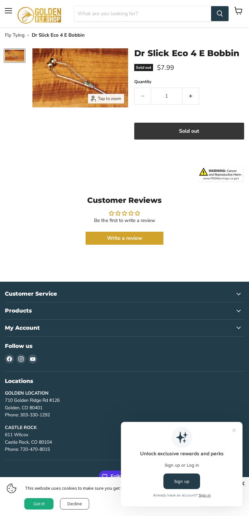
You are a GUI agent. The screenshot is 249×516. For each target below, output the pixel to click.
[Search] (220, 13)
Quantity (142, 82)
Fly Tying (15, 35)
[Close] (242, 483)
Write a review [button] (124, 238)
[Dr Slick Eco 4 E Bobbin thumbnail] (14, 55)
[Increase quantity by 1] (191, 96)
